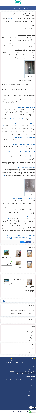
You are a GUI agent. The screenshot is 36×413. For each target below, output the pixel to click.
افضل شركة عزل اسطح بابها (29, 329)
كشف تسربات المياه (11, 18)
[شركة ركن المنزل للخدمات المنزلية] (18, 2)
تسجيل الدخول (31, 348)
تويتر (22, 242)
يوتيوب (17, 373)
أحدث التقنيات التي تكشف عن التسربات (26, 156)
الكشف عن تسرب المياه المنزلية (20, 82)
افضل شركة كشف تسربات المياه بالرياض (27, 235)
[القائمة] (34, 5)
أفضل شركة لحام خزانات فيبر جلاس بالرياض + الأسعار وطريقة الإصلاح (23, 311)
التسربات (9, 139)
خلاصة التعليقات (31, 351)
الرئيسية (33, 8)
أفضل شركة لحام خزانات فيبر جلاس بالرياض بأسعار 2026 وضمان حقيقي (22, 313)
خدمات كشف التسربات (30, 391)
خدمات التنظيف (31, 334)
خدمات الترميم (31, 332)
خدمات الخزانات (31, 335)
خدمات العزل (29, 8)
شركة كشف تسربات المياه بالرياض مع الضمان (24, 238)
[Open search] (1, 5)
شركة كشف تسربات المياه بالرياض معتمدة (10, 238)
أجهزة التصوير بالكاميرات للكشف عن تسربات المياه (15, 118)
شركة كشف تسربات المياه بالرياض (15, 235)
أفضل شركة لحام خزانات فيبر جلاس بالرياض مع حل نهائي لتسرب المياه (22, 308)
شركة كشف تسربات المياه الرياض (27, 200)
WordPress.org (31, 352)
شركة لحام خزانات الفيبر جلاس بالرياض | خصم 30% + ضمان (24, 314)
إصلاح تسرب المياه (24, 52)
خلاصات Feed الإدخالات (30, 349)
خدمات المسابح (31, 338)
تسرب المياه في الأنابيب (29, 99)
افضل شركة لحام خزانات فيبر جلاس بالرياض (27, 331)
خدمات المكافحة (31, 393)
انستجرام (23, 373)
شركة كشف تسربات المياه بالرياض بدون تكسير (20, 237)
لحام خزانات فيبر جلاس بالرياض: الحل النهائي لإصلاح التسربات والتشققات (22, 310)
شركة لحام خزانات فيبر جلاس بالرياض (28, 340)
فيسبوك (27, 242)
